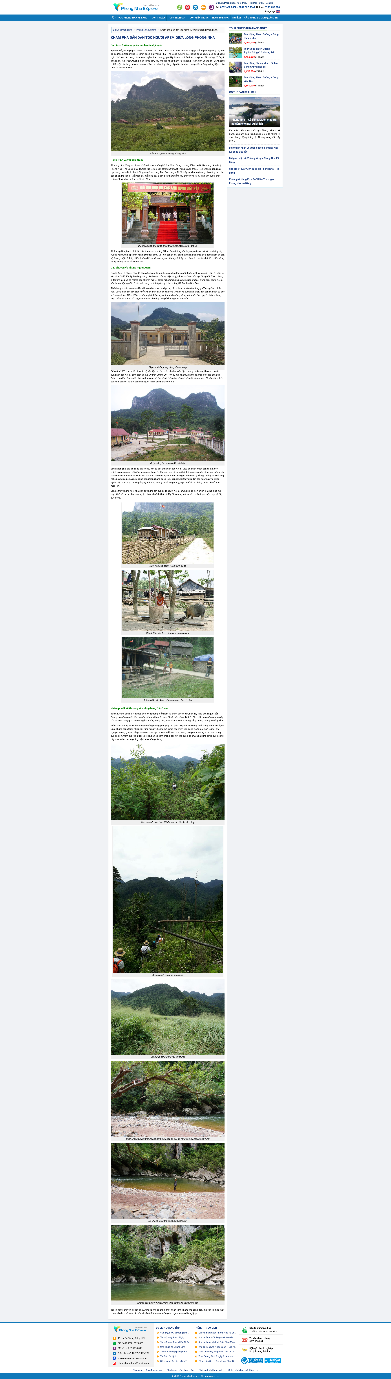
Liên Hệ (269, 3)
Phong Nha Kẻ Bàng (146, 29)
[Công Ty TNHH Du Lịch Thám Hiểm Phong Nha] (252, 1357)
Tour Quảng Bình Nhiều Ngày (174, 1342)
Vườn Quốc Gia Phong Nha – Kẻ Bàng (179, 1332)
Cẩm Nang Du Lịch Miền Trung (175, 1361)
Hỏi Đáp (253, 3)
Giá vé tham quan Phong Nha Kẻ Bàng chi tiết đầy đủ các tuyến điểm (233, 1332)
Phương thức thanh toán (211, 1370)
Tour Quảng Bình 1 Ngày (172, 1337)
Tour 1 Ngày (157, 17)
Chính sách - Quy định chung (147, 1370)
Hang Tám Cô (161, 172)
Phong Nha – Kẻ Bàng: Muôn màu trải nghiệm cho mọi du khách (254, 121)
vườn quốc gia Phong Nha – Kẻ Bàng (158, 54)
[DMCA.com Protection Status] (272, 1357)
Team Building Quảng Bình (173, 1351)
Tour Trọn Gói (176, 17)
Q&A (261, 3)
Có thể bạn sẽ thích (242, 92)
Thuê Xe (236, 17)
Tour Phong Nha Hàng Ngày (248, 28)
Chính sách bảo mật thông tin (243, 1370)
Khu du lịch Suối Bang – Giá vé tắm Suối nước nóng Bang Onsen (231, 1337)
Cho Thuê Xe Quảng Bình (172, 1347)
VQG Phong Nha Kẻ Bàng (132, 17)
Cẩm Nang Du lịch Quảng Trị (261, 17)
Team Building (220, 17)
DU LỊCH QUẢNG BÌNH (168, 1327)
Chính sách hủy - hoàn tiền (180, 1370)
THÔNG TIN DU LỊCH (205, 1327)
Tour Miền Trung (198, 17)
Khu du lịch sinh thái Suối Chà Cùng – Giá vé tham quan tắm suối (232, 1342)
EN (278, 11)
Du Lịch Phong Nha (122, 29)
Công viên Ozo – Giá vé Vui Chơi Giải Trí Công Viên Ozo (227, 1361)
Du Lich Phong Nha (137, 7)
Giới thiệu (242, 3)
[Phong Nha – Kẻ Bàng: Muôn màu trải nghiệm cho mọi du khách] (254, 98)
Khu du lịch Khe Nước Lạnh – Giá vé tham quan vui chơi (227, 1347)
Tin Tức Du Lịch (168, 1356)
